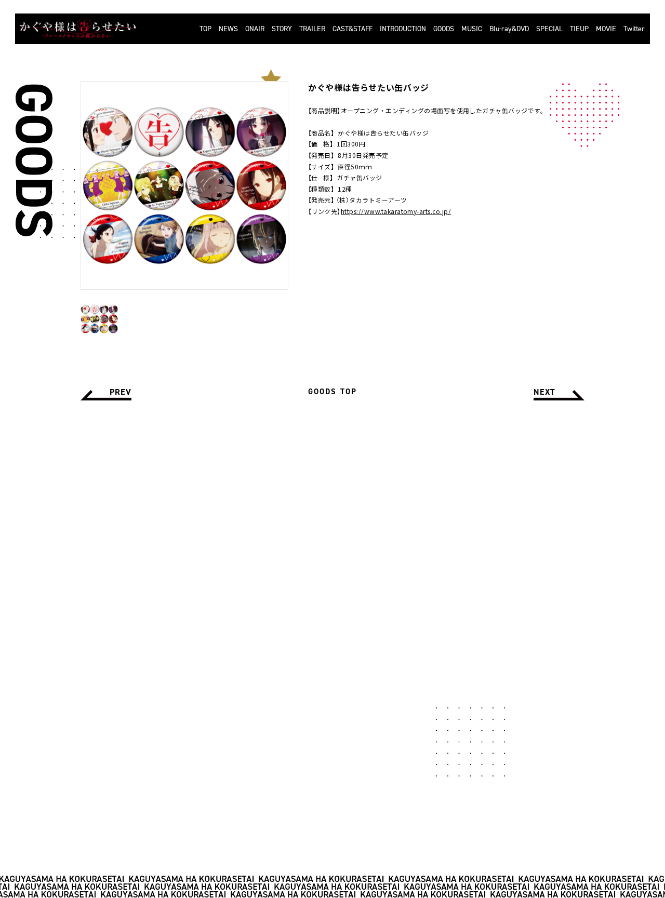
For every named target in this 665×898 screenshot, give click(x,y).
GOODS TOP (332, 391)
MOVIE (606, 29)
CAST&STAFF (352, 29)
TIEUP (579, 29)
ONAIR (254, 29)
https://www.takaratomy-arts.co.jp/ (396, 211)
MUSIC (471, 29)
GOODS (443, 29)
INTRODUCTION (403, 29)
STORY (282, 29)
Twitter (634, 29)
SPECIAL (549, 29)
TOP (205, 29)
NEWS (228, 29)
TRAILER (312, 29)
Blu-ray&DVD (509, 29)
